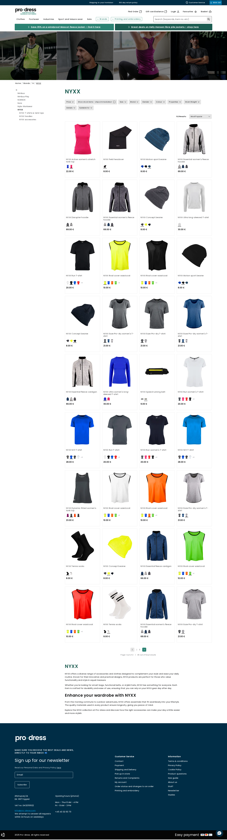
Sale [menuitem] (89, 19)
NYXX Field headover (113, 159)
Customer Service (197, 2)
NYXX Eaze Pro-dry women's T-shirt (118, 335)
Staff (170, 786)
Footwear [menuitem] (34, 19)
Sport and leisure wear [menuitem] (70, 19)
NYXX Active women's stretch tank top (80, 160)
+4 (194, 399)
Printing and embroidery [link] (128, 19)
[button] (219, 833)
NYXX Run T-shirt (74, 275)
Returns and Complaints (127, 778)
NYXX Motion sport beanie (153, 159)
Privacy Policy (174, 765)
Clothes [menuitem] (20, 19)
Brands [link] (103, 19)
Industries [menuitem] (48, 19)
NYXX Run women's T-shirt (191, 392)
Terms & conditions (178, 761)
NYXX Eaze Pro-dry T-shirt (153, 334)
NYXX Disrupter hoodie (77, 217)
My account (121, 782)
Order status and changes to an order (134, 786)
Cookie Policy (174, 769)
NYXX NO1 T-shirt (74, 450)
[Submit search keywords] (209, 19)
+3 (82, 283)
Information (174, 756)
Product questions (177, 773)
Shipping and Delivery (125, 769)
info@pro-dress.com (25, 810)
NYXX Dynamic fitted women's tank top (81, 509)
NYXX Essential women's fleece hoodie (193, 160)
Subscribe (22, 784)
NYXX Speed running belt (153, 392)
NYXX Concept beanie (152, 217)
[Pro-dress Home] (25, 11)
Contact (119, 761)
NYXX (38, 83)
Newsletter (173, 790)
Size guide (173, 778)
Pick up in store (122, 773)
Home (18, 83)
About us (172, 782)
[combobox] (182, 19)
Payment (119, 765)
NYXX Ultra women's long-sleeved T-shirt (116, 393)
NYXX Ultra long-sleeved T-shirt (193, 217)
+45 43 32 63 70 (63, 811)
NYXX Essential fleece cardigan (81, 392)
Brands (27, 83)
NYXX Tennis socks (75, 566)
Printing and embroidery (127, 790)
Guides (171, 794)
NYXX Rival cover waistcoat (116, 275)
